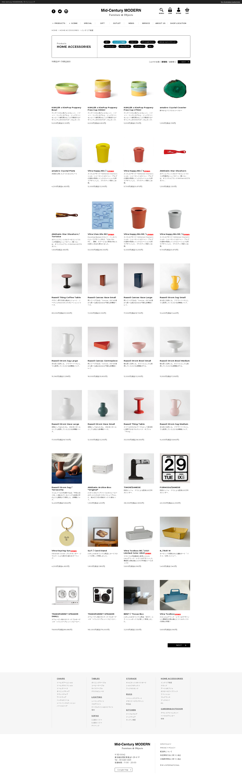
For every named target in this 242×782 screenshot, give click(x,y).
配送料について (166, 751)
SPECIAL (88, 23)
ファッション (110, 46)
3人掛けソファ (97, 723)
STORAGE (131, 678)
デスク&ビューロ (98, 691)
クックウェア (131, 717)
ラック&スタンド (132, 688)
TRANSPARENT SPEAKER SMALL (65, 615)
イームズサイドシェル (65, 685)
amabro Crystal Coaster (173, 107)
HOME (54, 30)
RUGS (129, 694)
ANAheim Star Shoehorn (173, 171)
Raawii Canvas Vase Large (138, 297)
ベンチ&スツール (63, 700)
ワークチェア (61, 697)
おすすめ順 (155, 62)
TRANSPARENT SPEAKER (101, 614)
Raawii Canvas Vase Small (102, 297)
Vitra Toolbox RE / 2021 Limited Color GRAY (136, 551)
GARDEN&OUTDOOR (172, 709)
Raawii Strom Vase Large (65, 424)
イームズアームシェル (65, 683)
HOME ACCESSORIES (69, 30)
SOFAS (95, 716)
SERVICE (146, 23)
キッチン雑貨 (131, 720)
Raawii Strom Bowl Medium (175, 361)
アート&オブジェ (148, 42)
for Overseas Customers (230, 2)
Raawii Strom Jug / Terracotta (62, 488)
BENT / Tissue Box (134, 614)
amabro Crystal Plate (63, 171)
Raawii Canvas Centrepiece (103, 361)
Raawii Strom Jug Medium (174, 424)
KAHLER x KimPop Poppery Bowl (66, 108)
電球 (93, 710)
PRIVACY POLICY (167, 748)
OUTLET (117, 23)
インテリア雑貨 (87, 30)
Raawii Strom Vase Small (101, 424)
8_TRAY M (165, 550)
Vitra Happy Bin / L (98, 171)
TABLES (96, 678)
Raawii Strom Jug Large (65, 361)
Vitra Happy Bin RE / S (172, 234)
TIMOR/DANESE (132, 487)
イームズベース (62, 688)
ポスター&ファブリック (167, 42)
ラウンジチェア (62, 694)
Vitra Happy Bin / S (134, 171)
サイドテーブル (97, 688)
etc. (150, 46)
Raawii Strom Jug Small (173, 297)
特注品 (128, 704)
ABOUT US (160, 23)
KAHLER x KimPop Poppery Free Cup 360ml (102, 108)
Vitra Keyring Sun (61, 550)
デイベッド (96, 726)
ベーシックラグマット (134, 698)
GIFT (102, 23)
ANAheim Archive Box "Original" (99, 488)
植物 (162, 719)
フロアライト (96, 704)
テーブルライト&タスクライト (102, 707)
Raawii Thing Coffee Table (66, 297)
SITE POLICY (165, 744)
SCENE (74, 23)
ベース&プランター (168, 716)
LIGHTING (97, 697)
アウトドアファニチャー (169, 713)
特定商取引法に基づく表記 (170, 755)
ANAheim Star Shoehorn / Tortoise (66, 235)
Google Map (122, 770)
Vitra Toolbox (167, 614)
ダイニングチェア (63, 691)
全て (107, 42)
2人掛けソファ (97, 720)
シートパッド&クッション (66, 703)
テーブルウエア (131, 714)
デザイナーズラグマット (135, 701)
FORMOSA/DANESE (170, 487)
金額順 (172, 62)
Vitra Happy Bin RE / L (135, 234)
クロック (133, 42)
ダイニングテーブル (99, 683)
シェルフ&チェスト (133, 685)
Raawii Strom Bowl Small (137, 361)
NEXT (184, 62)
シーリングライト (98, 701)
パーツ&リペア (62, 706)
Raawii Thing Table (134, 424)
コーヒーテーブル (98, 685)
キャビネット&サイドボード (136, 683)
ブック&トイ (139, 46)
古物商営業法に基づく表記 (170, 759)
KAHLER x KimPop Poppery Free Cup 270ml (138, 108)
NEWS (131, 23)
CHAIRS (61, 678)
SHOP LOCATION (178, 23)
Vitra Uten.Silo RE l (98, 234)
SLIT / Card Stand (97, 550)
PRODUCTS (60, 23)
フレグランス (124, 46)
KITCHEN (131, 710)
